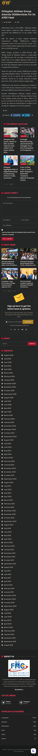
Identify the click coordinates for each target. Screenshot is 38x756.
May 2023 (7, 493)
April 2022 (7, 539)
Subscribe (28, 322)
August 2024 (8, 440)
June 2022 (8, 532)
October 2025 (9, 391)
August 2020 (8, 610)
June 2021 (7, 574)
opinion (4, 738)
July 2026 (7, 359)
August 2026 (8, 355)
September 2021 (10, 564)
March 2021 (8, 585)
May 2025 (7, 408)
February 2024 (9, 461)
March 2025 (8, 415)
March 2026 (8, 373)
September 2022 (10, 521)
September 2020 (10, 606)
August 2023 (8, 482)
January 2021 (9, 592)
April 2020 (8, 624)
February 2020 (9, 631)
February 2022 (9, 546)
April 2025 (7, 412)
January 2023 (9, 507)
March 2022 (8, 543)
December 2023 (10, 468)
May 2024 (7, 451)
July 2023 (7, 486)
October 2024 (9, 433)
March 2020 (8, 627)
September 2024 (10, 437)
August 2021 (8, 567)
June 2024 (8, 447)
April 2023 (7, 497)
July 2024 (7, 444)
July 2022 (7, 528)
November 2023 (10, 472)
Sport (3, 730)
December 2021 (9, 553)
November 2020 (10, 599)
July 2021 (7, 571)
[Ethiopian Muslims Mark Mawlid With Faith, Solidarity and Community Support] (28, 254)
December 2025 (10, 384)
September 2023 (10, 479)
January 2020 (9, 634)
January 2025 (9, 422)
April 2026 (7, 369)
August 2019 (8, 645)
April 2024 (8, 454)
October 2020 (9, 603)
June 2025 (8, 405)
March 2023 (8, 500)
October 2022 (9, 518)
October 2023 (9, 475)
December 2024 (10, 426)
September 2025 (10, 394)
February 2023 (9, 504)
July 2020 (7, 613)
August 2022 (8, 525)
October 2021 (9, 560)
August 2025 (8, 398)
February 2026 (9, 376)
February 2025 (9, 419)
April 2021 (7, 581)
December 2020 (10, 596)
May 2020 (7, 620)
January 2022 (9, 550)
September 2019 (10, 642)
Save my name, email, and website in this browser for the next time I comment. (18, 233)
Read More (19, 690)
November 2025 (10, 387)
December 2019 (9, 638)
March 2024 (8, 458)
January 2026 (9, 380)
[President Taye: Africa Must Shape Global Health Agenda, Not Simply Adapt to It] (10, 273)
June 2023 (8, 490)
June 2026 (8, 362)
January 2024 (9, 465)
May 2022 (7, 536)
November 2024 (10, 429)
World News (5, 726)
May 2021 (7, 578)
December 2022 (10, 511)
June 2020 (8, 617)
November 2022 (10, 514)
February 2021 (9, 589)
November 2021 (9, 557)
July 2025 (7, 401)
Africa (3, 734)
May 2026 (7, 366)
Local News (5, 718)
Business (7, 136)
